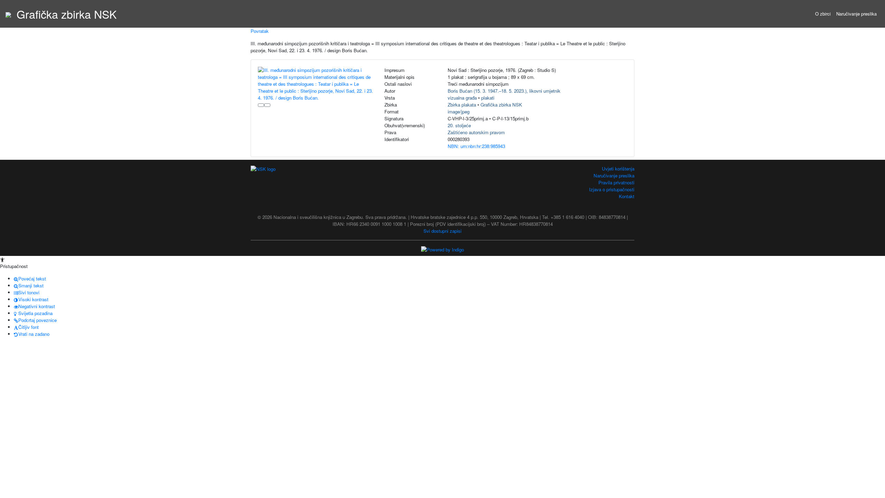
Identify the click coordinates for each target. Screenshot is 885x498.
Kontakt (626, 196)
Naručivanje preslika (856, 13)
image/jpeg (458, 111)
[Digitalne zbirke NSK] (8, 14)
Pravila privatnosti (616, 182)
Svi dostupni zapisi (442, 231)
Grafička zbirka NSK (501, 104)
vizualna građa (462, 97)
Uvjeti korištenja (618, 168)
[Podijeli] (267, 105)
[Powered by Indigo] (442, 249)
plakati (487, 97)
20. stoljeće (459, 125)
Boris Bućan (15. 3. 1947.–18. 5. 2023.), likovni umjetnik (504, 90)
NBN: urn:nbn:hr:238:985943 (476, 146)
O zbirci (823, 13)
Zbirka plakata (462, 104)
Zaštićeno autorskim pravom (476, 132)
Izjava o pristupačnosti (611, 189)
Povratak (260, 31)
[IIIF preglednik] (261, 105)
